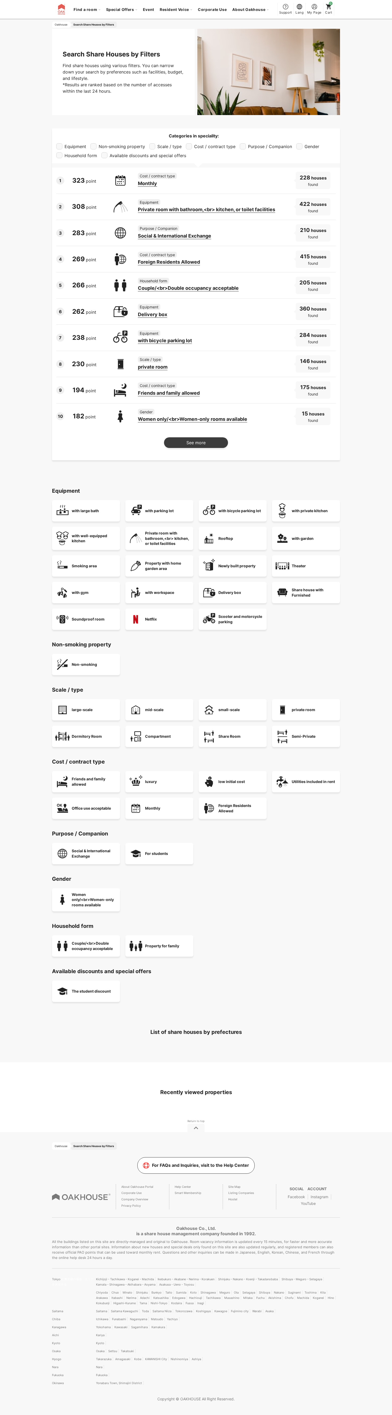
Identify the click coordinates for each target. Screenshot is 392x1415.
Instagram (319, 1196)
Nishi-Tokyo (159, 1303)
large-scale (82, 709)
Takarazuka (103, 1359)
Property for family (162, 946)
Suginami (294, 1292)
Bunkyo (156, 1292)
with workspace (159, 592)
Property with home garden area (163, 566)
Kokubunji (103, 1303)
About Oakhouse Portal (137, 1187)
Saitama (57, 1311)
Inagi (200, 1303)
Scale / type (150, 359)
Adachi (145, 1298)
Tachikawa (213, 1298)
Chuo (115, 1292)
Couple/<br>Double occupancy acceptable (188, 288)
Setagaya (248, 1292)
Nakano (279, 1292)
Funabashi (119, 1319)
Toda (145, 1311)
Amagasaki (122, 1359)
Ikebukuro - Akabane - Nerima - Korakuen (186, 1279)
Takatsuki (127, 1351)
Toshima (311, 1292)
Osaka (56, 1351)
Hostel (232, 1199)
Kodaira (176, 1303)
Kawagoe (220, 1311)
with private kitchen (310, 510)
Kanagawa (59, 1327)
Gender (146, 412)
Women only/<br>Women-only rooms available (192, 419)
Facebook (296, 1196)
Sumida (181, 1292)
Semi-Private (303, 736)
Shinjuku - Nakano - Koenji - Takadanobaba (248, 1279)
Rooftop (225, 538)
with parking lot (159, 510)
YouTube (308, 1203)
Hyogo (56, 1359)
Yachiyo (172, 1319)
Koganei (318, 1298)
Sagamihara (139, 1327)
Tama (143, 1303)
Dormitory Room (87, 736)
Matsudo (157, 1319)
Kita (323, 1292)
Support (285, 12)
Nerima (131, 1298)
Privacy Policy (131, 1206)
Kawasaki (120, 1327)
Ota (236, 1292)
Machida (303, 1298)
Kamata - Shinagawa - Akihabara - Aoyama (125, 1284)
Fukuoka (57, 1375)
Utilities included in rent (313, 781)
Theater (299, 566)
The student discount (91, 991)
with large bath (85, 510)
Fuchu (260, 1298)
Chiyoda (102, 1292)
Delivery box (152, 314)
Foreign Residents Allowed (169, 262)
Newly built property (236, 566)
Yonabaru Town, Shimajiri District (119, 1383)
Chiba (56, 1319)
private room (152, 367)
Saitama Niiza (162, 1311)
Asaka (269, 1311)
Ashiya (196, 1359)
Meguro (224, 1292)
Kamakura (158, 1327)
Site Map (234, 1187)
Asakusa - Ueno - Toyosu (176, 1284)
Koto (193, 1292)
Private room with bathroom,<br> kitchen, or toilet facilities (206, 209)
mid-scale (154, 709)
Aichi (55, 1335)
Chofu (289, 1298)
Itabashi (117, 1298)
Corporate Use (212, 9)
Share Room (229, 736)
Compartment (158, 736)
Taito (168, 1292)
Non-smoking (84, 664)
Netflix (151, 619)
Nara (55, 1367)
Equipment (149, 202)
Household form (153, 281)
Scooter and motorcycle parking (240, 619)
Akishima (274, 1298)
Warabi (257, 1311)
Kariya (100, 1335)
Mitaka (248, 1298)
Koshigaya (203, 1311)
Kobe (137, 1359)
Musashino (231, 1298)
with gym (80, 592)
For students (156, 853)
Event (148, 9)
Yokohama (103, 1327)
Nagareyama (138, 1319)
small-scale (229, 709)
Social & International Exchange (174, 236)
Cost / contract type (157, 176)
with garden (303, 538)
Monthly (147, 183)
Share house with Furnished (307, 592)
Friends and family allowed (169, 393)
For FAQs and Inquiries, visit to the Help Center (200, 1165)
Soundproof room (88, 619)
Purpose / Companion (158, 228)
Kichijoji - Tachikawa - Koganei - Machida (125, 1279)
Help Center (183, 1187)
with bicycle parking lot (165, 340)
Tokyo (56, 1279)
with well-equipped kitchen (89, 538)
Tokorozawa (183, 1311)
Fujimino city (240, 1311)
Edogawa (178, 1298)
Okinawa (58, 1383)
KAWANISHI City (156, 1359)
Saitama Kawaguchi (124, 1311)
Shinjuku (142, 1292)
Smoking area (84, 566)
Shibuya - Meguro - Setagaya (302, 1279)
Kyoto (56, 1343)
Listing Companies (241, 1193)
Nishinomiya (179, 1359)
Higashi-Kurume (124, 1303)
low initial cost (231, 781)
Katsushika (161, 1298)
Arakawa (102, 1298)
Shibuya (264, 1292)
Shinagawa (208, 1292)
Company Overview (134, 1199)
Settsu (112, 1351)
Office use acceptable (91, 808)
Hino (331, 1298)
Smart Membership (188, 1193)
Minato (127, 1292)
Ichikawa (102, 1319)
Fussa (190, 1303)
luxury (151, 781)
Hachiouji (195, 1298)
